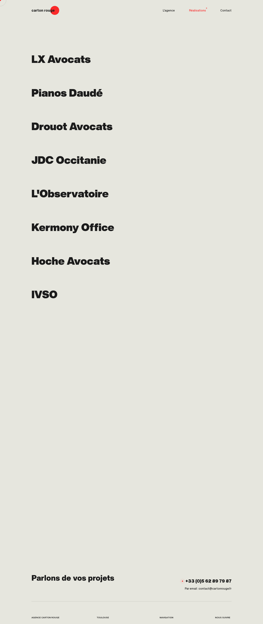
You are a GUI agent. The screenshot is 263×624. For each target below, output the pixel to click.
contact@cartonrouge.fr (215, 588)
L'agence (169, 10)
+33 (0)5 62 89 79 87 (209, 581)
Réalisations (198, 9)
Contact (226, 10)
